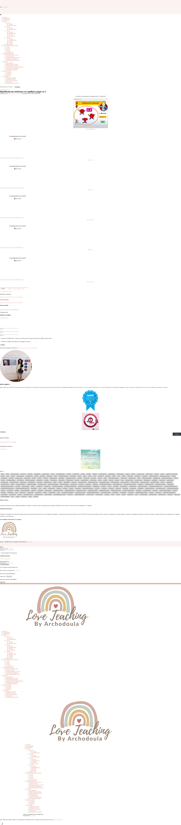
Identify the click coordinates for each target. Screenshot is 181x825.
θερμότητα (78, 488)
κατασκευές (133, 488)
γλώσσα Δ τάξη (135, 482)
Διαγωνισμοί (19, 478)
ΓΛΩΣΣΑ (10, 24)
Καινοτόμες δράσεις (114, 478)
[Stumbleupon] (8, 628)
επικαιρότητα (132, 486)
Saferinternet (29, 476)
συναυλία (70, 494)
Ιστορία (100, 478)
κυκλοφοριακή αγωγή (172, 488)
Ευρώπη (93, 478)
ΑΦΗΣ (123, 476)
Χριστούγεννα (84, 480)
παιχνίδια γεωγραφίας (67, 492)
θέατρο (71, 488)
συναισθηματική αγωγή (59, 494)
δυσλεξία (18, 486)
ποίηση (151, 492)
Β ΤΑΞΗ (8, 26)
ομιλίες (45, 492)
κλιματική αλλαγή (150, 488)
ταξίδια (123, 494)
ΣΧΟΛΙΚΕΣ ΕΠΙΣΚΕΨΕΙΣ (12, 68)
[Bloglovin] (6, 628)
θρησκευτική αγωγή (88, 488)
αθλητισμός (147, 480)
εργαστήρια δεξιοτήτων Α (156, 486)
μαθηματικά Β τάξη (69, 490)
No (10, 576)
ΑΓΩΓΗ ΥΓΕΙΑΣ (10, 56)
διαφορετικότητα (149, 484)
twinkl (79, 476)
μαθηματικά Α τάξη (14, 287)
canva (52, 474)
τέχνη (112, 494)
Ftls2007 (91, 189)
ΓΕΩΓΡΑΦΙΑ (11, 36)
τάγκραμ (107, 494)
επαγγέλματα (124, 486)
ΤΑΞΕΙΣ (5, 21)
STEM (36, 476)
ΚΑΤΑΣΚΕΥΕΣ (9, 52)
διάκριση (81, 484)
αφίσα (55, 482)
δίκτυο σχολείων (21, 484)
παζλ (58, 492)
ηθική (44, 488)
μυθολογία (10, 492)
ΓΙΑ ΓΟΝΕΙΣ (6, 76)
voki (95, 476)
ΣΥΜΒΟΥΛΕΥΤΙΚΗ (10, 79)
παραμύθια (123, 492)
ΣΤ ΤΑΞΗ (8, 37)
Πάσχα (176, 478)
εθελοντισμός (25, 486)
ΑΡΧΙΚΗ (5, 17)
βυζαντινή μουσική (93, 482)
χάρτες (17, 496)
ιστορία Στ (118, 488)
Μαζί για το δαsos (147, 478)
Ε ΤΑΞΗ (8, 30)
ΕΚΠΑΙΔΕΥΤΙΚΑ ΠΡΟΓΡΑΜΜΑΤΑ (14, 67)
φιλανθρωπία (162, 494)
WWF (114, 476)
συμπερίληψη (48, 494)
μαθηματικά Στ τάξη (116, 490)
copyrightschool (60, 474)
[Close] (23, 699)
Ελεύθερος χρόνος (71, 478)
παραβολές (115, 492)
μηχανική (155, 490)
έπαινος (111, 480)
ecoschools (76, 474)
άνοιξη (105, 480)
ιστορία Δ (104, 488)
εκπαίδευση (47, 486)
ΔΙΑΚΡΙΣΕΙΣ (6, 20)
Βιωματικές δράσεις (165, 476)
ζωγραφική (34, 488)
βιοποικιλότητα (82, 482)
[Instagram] (2, 628)
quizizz (13, 476)
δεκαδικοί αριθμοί (31, 484)
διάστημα (88, 484)
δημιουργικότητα (64, 484)
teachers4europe (63, 476)
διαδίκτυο (95, 484)
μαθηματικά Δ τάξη (92, 490)
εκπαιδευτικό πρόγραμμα (84, 486)
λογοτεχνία (10, 490)
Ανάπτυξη (130, 476)
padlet (162, 474)
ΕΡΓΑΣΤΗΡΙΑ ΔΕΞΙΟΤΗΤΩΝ (10, 45)
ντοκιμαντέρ (30, 492)
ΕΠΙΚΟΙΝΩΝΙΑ (6, 18)
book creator (46, 474)
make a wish (149, 474)
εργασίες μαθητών (142, 486)
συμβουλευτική (38, 494)
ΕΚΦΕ (39, 478)
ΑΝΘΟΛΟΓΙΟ (9, 44)
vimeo (89, 476)
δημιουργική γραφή (53, 484)
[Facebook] (0, 628)
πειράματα (131, 492)
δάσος (12, 484)
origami (157, 474)
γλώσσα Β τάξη (125, 482)
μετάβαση (138, 490)
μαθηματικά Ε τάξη (104, 490)
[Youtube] (28, 817)
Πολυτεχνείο (20, 480)
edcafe (82, 474)
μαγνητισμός (48, 490)
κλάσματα (140, 488)
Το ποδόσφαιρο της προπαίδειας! (9, 309)
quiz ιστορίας (20, 476)
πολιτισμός (158, 492)
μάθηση (17, 490)
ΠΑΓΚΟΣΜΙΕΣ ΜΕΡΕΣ (11, 69)
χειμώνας (24, 496)
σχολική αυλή (90, 494)
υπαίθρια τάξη (143, 494)
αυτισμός (39, 482)
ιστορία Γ (97, 488)
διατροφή (141, 484)
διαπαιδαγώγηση (117, 484)
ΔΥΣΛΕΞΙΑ (8, 73)
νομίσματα (22, 492)
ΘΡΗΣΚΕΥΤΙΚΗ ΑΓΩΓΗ (12, 55)
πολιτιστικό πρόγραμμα (169, 492)
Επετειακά (86, 478)
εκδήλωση (39, 486)
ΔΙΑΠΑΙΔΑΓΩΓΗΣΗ (11, 77)
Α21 (119, 476)
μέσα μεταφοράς (25, 490)
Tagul (55, 476)
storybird (42, 476)
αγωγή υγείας (138, 480)
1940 (7, 474)
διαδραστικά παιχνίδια (5, 287)
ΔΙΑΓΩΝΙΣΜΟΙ (9, 63)
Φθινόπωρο (70, 480)
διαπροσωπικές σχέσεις (130, 484)
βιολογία (74, 482)
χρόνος (36, 496)
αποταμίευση (31, 482)
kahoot (133, 474)
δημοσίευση (74, 484)
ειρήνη (33, 486)
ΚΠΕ (105, 478)
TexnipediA (73, 476)
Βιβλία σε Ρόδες (154, 476)
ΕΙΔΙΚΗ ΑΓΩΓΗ (7, 71)
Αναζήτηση (17, 87)
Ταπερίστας (54, 480)
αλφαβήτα (154, 480)
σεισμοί (20, 494)
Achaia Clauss (14, 474)
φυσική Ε (170, 494)
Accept (55, 819)
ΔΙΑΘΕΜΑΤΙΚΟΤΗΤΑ (8, 53)
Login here (17, 570)
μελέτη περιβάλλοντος (128, 490)
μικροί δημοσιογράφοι (165, 490)
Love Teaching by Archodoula (15, 93)
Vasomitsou (91, 159)
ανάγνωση (162, 480)
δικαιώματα (170, 484)
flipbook (95, 474)
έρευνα (117, 480)
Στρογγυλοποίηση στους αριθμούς (8, 442)
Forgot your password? (5, 558)
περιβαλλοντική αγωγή (141, 492)
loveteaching (140, 474)
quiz (8, 476)
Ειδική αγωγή (53, 478)
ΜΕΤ (139, 478)
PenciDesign (29, 541)
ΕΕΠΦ (34, 478)
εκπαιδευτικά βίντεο (57, 486)
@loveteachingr (3, 449)
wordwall (108, 476)
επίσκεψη (116, 486)
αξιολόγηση (23, 482)
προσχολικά (12, 494)
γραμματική (169, 482)
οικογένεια (38, 492)
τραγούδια (130, 494)
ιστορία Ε (111, 488)
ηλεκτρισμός (51, 488)
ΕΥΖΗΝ (46, 478)
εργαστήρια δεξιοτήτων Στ (22, 488)
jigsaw (127, 474)
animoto (30, 474)
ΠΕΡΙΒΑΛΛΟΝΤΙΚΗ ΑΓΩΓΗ (13, 57)
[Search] (0, 85)
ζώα (40, 488)
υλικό (136, 494)
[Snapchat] (7, 628)
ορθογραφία (52, 492)
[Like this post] (6, 288)
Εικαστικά (61, 478)
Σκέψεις (47, 480)
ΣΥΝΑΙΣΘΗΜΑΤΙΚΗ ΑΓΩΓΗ (13, 60)
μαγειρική (40, 490)
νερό (16, 492)
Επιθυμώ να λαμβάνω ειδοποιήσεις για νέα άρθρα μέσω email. (16, 341)
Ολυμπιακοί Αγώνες (167, 478)
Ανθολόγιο (137, 476)
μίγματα (34, 490)
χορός (30, 496)
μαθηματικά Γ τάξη (81, 490)
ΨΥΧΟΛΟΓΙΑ (9, 82)
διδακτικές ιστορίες (160, 484)
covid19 (69, 474)
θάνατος (65, 488)
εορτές (109, 486)
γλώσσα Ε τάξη (144, 482)
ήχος (122, 480)
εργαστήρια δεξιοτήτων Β (170, 486)
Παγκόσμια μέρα (11, 480)
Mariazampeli (91, 219)
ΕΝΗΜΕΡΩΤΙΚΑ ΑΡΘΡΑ (12, 83)
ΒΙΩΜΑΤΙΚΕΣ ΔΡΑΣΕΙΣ (12, 64)
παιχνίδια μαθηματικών (24, 287)
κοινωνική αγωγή (160, 488)
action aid (23, 474)
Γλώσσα (11, 478)
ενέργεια (103, 486)
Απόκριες (145, 476)
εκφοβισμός (96, 486)
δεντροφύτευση (42, 484)
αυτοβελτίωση (47, 482)
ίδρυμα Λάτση (129, 480)
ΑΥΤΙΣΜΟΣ (8, 72)
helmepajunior (102, 474)
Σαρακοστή (39, 480)
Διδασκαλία (27, 478)
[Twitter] (1, 628)
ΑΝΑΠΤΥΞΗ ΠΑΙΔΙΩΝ (11, 80)
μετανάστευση (147, 490)
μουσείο (175, 490)
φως (13, 496)
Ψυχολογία (93, 480)
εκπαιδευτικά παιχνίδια (70, 486)
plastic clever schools (171, 474)
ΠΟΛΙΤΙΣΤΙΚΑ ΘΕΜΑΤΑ (12, 59)
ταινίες (118, 494)
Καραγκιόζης (132, 478)
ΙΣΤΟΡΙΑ (10, 43)
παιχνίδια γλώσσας (80, 492)
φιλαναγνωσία (153, 494)
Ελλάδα (80, 478)
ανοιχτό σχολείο (14, 482)
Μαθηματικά (157, 478)
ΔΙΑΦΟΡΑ (8, 75)
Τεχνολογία (61, 480)
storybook (49, 476)
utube (84, 476)
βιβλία (60, 482)
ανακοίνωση (170, 480)
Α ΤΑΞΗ (8, 22)
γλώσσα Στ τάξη (155, 482)
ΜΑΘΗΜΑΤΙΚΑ (12, 25)
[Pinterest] (3, 628)
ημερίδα (59, 488)
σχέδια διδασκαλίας (80, 494)
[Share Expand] (24, 288)
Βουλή (173, 476)
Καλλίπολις (124, 478)
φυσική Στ (177, 494)
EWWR (89, 474)
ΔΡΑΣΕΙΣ (5, 61)
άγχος (99, 480)
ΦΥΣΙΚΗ (10, 35)
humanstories (120, 474)
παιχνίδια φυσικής (105, 492)
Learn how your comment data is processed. (27, 347)
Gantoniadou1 (91, 281)
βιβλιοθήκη (67, 482)
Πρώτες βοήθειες (30, 480)
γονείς (162, 482)
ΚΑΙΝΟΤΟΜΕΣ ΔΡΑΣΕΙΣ (12, 65)
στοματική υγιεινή (28, 494)
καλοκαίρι (125, 488)
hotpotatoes (112, 474)
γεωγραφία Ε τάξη (104, 482)
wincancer (100, 476)
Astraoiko (91, 249)
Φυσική (77, 480)
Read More (60, 819)
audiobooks (37, 474)
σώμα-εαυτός (99, 494)
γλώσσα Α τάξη (115, 482)
